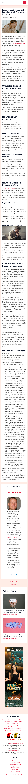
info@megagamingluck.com (15, 750)
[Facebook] (11, 574)
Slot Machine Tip (12, 726)
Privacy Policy (15, 769)
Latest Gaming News (12, 723)
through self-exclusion (19, 43)
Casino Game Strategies (13, 725)
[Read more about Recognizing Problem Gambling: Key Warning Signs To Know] (14, 601)
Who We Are (15, 760)
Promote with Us (15, 767)
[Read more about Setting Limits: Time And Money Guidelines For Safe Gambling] (14, 625)
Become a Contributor (15, 773)
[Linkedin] (16, 574)
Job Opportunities (15, 766)
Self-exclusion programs (8, 188)
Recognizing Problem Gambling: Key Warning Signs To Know (13, 611)
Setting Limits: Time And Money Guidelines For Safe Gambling (13, 635)
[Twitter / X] (14, 574)
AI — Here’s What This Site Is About (15, 774)
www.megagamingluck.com (16, 743)
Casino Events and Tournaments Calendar (13, 719)
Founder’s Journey (12, 537)
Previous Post (14, 581)
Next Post (14, 584)
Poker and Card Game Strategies (12, 728)
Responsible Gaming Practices (10, 614)
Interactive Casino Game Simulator (13, 721)
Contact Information (15, 764)
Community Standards (15, 771)
